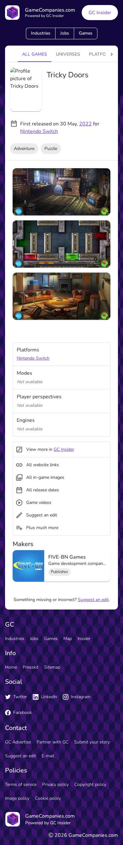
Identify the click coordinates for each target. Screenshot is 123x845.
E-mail (48, 756)
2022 (85, 123)
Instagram (81, 697)
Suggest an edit (93, 600)
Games (85, 33)
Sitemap (52, 667)
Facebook (22, 712)
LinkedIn (49, 697)
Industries (40, 33)
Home (11, 667)
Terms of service (21, 784)
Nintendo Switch (39, 131)
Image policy (17, 798)
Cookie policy (48, 798)
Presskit (30, 667)
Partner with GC (52, 742)
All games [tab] (34, 54)
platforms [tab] (102, 54)
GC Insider (100, 12)
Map (67, 639)
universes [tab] (68, 54)
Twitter (20, 697)
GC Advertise (18, 742)
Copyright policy (90, 784)
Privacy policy (55, 784)
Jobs (64, 33)
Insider (84, 639)
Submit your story (92, 742)
